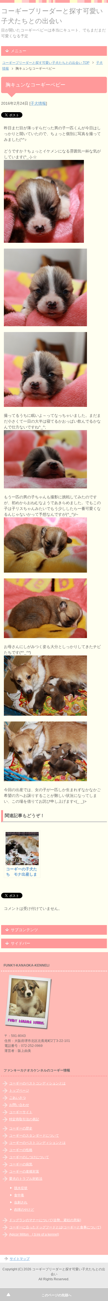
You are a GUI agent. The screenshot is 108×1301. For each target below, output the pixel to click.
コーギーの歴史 (20, 1128)
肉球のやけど (24, 1210)
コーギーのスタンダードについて (34, 1135)
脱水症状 (20, 1188)
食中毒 (19, 1195)
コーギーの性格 (20, 1150)
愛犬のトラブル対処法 (25, 1179)
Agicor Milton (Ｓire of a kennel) (34, 1234)
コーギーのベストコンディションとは (37, 1083)
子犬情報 (38, 103)
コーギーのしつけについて (29, 1157)
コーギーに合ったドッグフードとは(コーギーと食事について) (55, 1227)
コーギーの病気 (20, 1164)
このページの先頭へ (56, 1295)
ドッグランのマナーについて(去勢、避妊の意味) (45, 1220)
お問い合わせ (19, 1105)
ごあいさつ (17, 1098)
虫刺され (20, 1202)
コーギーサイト (20, 1112)
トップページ (19, 1090)
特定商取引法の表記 (24, 1119)
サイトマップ (20, 1259)
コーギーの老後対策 (24, 1171)
